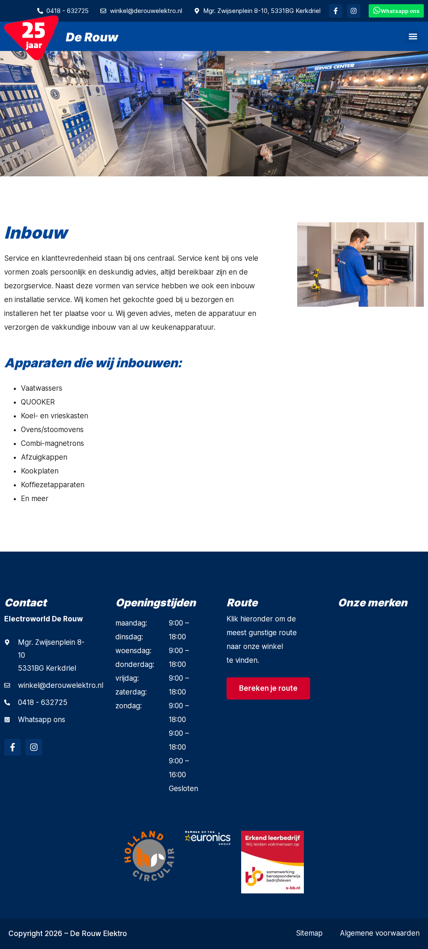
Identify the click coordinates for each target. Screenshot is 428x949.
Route (242, 602)
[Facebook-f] (335, 11)
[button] (413, 36)
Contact (25, 602)
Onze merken (372, 602)
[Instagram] (353, 11)
